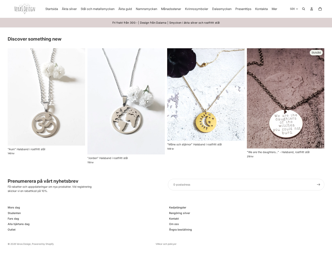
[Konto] (311, 9)
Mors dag (14, 207)
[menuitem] (274, 9)
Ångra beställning (180, 229)
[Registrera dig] (319, 185)
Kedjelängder (177, 207)
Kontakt (174, 218)
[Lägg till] (79, 139)
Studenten (14, 213)
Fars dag (13, 218)
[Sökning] (303, 9)
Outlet (12, 229)
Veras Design (24, 243)
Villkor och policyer (166, 243)
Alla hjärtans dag (19, 224)
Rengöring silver (179, 213)
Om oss (174, 224)
